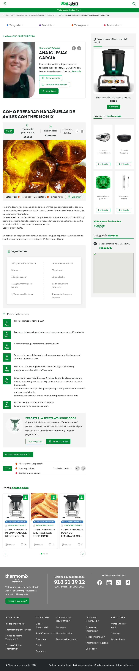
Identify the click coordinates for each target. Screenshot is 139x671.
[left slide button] (5, 553)
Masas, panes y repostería (16, 522)
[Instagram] (118, 582)
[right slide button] (83, 553)
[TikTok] (128, 582)
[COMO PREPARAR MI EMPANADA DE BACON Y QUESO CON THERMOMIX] (16, 509)
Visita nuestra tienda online (68, 10)
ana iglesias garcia (36, 15)
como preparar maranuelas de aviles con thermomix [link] (87, 15)
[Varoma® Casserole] (124, 136)
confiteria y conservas (55, 15)
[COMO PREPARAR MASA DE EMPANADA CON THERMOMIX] (72, 509)
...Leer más (76, 71)
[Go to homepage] (69, 4)
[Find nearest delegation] (5, 4)
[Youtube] (109, 582)
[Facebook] (100, 582)
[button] (134, 4)
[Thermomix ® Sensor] (124, 182)
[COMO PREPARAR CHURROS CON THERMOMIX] (44, 509)
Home (5, 15)
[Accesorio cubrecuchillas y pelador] (103, 136)
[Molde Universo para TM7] (103, 182)
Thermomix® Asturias (18, 15)
